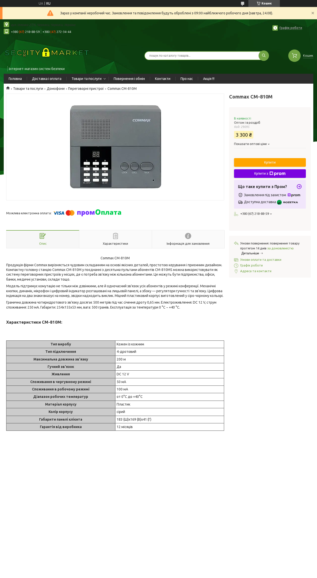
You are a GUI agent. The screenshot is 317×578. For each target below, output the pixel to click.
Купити (270, 162)
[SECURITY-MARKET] (47, 52)
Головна (15, 78)
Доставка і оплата (46, 78)
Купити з (261, 173)
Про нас (187, 78)
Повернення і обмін (129, 78)
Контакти (162, 78)
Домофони (56, 89)
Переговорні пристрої (86, 89)
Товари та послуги (87, 78)
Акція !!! (208, 78)
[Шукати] (264, 55)
